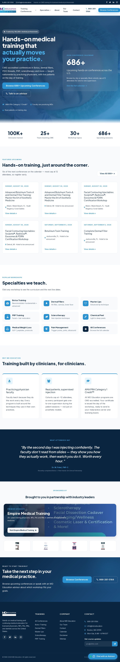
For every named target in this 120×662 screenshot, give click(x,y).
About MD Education (67, 621)
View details (10, 213)
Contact (63, 628)
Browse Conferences (109, 10)
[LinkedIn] (113, 2)
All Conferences (41, 621)
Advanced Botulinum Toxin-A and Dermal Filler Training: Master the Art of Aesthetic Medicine (19, 196)
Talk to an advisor (18, 93)
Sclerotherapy (40, 635)
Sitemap (63, 639)
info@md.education (24, 2)
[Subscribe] (115, 643)
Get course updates (92, 639)
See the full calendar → (77, 86)
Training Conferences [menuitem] (26, 10)
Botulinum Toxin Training (57, 231)
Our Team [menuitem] (65, 10)
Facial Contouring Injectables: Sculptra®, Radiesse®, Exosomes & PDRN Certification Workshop (99, 196)
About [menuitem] (57, 10)
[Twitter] (110, 2)
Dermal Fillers (40, 628)
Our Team (63, 625)
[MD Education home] (8, 10)
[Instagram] (117, 2)
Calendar (63, 632)
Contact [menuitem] (76, 10)
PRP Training (40, 639)
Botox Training (40, 625)
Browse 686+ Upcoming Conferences (25, 85)
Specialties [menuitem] (44, 10)
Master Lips (39, 632)
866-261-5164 (8, 2)
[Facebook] (106, 2)
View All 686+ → (107, 173)
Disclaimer (64, 635)
